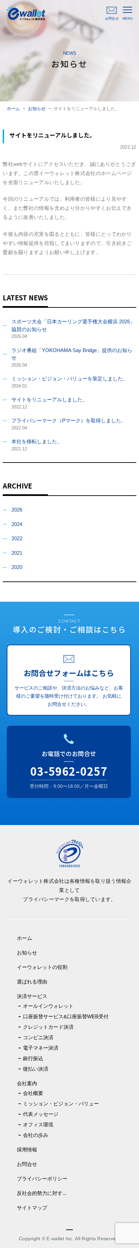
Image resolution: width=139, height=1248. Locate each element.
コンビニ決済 (38, 1037)
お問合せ (27, 1164)
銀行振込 (33, 1058)
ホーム (13, 108)
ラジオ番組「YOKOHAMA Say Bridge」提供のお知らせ (71, 354)
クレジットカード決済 (48, 1027)
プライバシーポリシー (42, 1178)
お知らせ (37, 108)
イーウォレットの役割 (42, 967)
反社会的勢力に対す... (41, 1193)
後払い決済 (35, 1069)
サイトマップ (32, 1207)
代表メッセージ (40, 1114)
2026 (16, 510)
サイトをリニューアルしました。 (49, 399)
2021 (16, 553)
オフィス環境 (38, 1124)
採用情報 (27, 1149)
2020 (16, 567)
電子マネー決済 (40, 1048)
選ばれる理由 (32, 981)
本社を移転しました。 (36, 441)
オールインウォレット (48, 1006)
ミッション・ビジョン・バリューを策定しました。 (69, 378)
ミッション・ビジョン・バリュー (61, 1103)
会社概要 (33, 1093)
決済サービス (32, 996)
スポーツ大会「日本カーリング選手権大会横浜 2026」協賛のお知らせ (73, 325)
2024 (16, 524)
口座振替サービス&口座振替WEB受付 (66, 1016)
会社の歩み (35, 1135)
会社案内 (27, 1083)
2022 (16, 538)
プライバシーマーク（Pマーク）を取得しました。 (68, 420)
